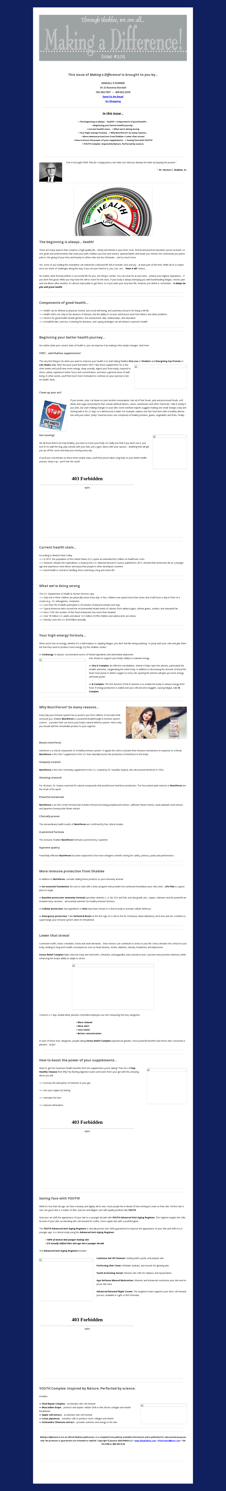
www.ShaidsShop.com (145, 1440)
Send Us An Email (113, 96)
